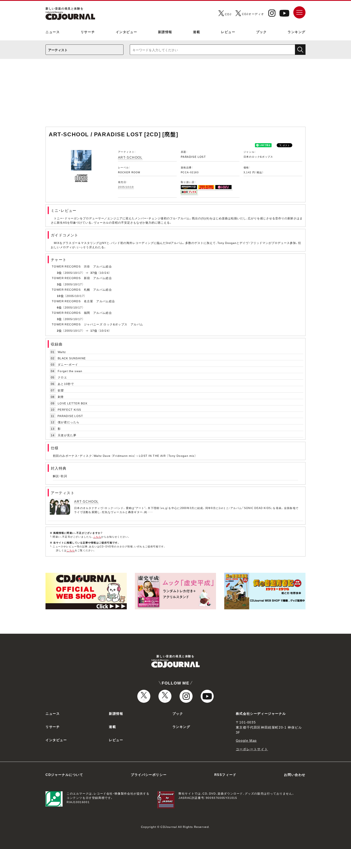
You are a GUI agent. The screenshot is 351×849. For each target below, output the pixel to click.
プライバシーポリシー (149, 774)
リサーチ (88, 31)
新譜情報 (165, 31)
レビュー (228, 31)
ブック (261, 31)
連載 (196, 31)
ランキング (297, 31)
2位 (59, 330)
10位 (60, 296)
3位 (59, 273)
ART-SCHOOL (130, 157)
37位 (93, 273)
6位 (59, 307)
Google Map (246, 740)
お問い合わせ (295, 774)
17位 (93, 330)
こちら (97, 536)
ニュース (53, 31)
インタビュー (126, 31)
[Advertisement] (175, 94)
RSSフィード (225, 774)
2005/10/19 (126, 187)
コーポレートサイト (252, 748)
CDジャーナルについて (64, 774)
